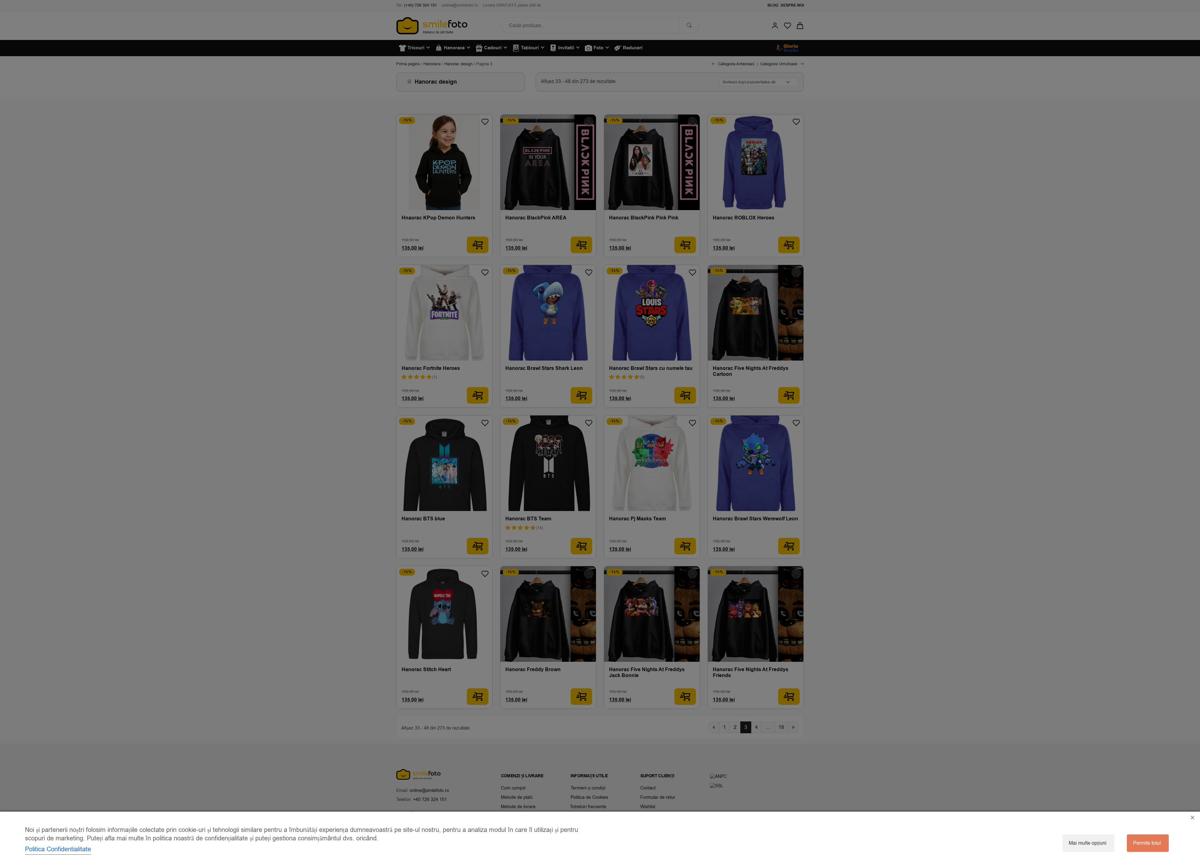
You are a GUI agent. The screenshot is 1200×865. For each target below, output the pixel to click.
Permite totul (1147, 843)
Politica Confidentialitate (58, 849)
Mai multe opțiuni (1088, 843)
